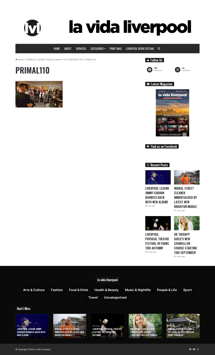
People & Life (167, 290)
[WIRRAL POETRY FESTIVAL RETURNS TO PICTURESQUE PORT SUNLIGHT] (183, 326)
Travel (93, 297)
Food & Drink (78, 290)
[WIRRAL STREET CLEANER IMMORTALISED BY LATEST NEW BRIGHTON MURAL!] (187, 177)
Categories (97, 49)
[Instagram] (198, 349)
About (68, 49)
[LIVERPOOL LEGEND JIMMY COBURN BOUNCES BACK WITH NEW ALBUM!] (158, 177)
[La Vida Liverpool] (107, 27)
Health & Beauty (106, 290)
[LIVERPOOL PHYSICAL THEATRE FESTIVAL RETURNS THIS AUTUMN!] (158, 223)
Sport (187, 290)
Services (81, 49)
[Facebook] (190, 349)
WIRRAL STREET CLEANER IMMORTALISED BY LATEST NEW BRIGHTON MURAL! (185, 197)
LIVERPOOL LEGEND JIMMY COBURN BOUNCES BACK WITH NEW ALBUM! (157, 195)
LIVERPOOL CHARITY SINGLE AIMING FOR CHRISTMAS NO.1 (54, 59)
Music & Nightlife (138, 290)
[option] (31, 326)
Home (57, 49)
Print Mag (116, 49)
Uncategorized (115, 297)
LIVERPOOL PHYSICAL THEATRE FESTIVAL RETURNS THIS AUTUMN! (157, 241)
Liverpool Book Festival (140, 49)
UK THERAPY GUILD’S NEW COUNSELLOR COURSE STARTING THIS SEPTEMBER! (185, 243)
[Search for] (159, 48)
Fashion (57, 290)
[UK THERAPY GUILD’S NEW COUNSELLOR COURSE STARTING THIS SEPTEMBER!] (187, 223)
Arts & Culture (34, 290)
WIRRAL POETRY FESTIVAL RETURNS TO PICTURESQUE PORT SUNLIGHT (181, 332)
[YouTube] (194, 349)
